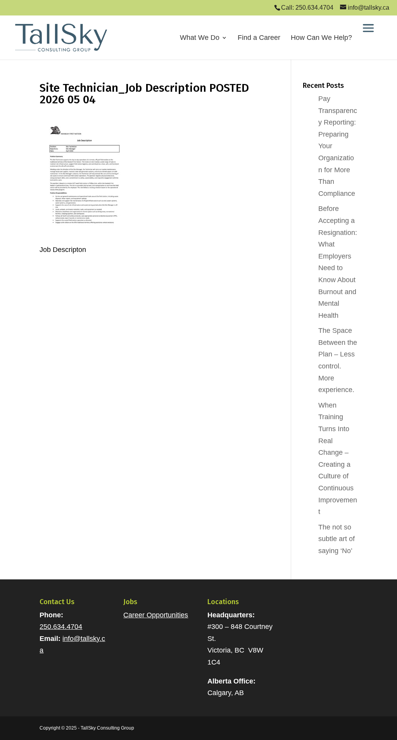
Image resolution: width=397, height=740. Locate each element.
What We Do (199, 38)
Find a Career (259, 38)
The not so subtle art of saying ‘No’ (336, 539)
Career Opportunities (155, 615)
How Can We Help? (321, 38)
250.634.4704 (61, 626)
